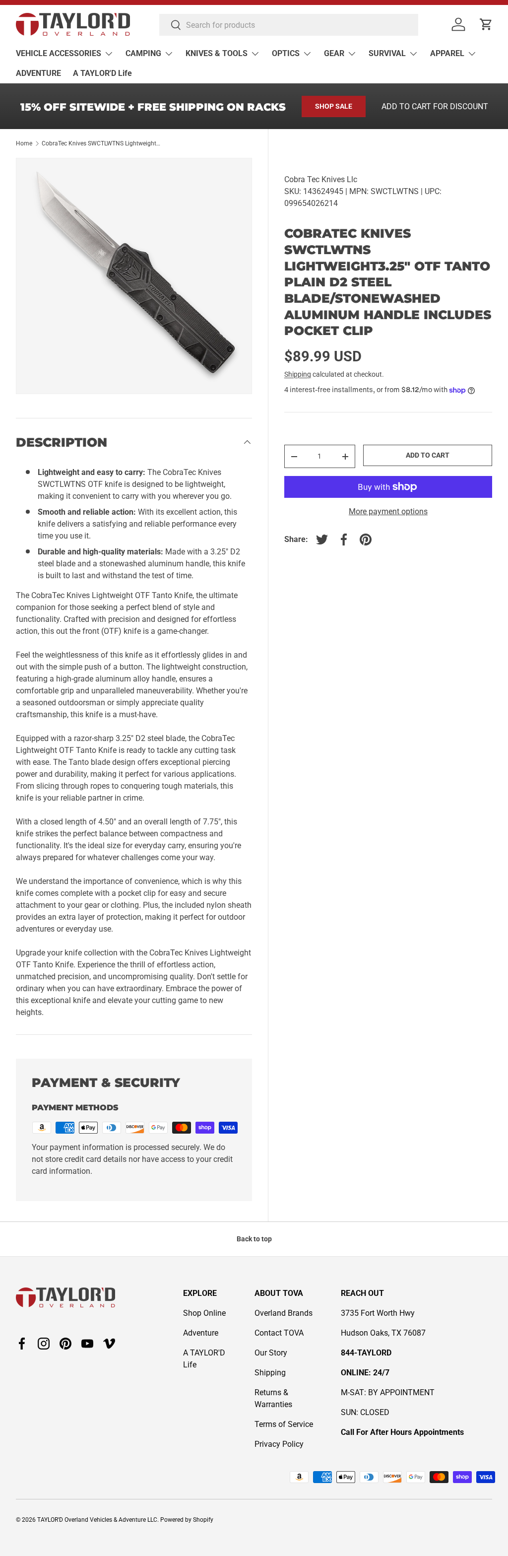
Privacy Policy (279, 1444)
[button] (486, 24)
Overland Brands (283, 1313)
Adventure (200, 1333)
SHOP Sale (333, 106)
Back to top (254, 1239)
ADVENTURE (38, 73)
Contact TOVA (279, 1333)
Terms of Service (283, 1424)
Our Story (270, 1352)
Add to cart (427, 455)
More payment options (388, 511)
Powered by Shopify (186, 1519)
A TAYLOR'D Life (102, 73)
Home (24, 143)
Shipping (297, 374)
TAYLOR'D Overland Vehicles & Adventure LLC (97, 1519)
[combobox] (288, 25)
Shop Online (204, 1313)
